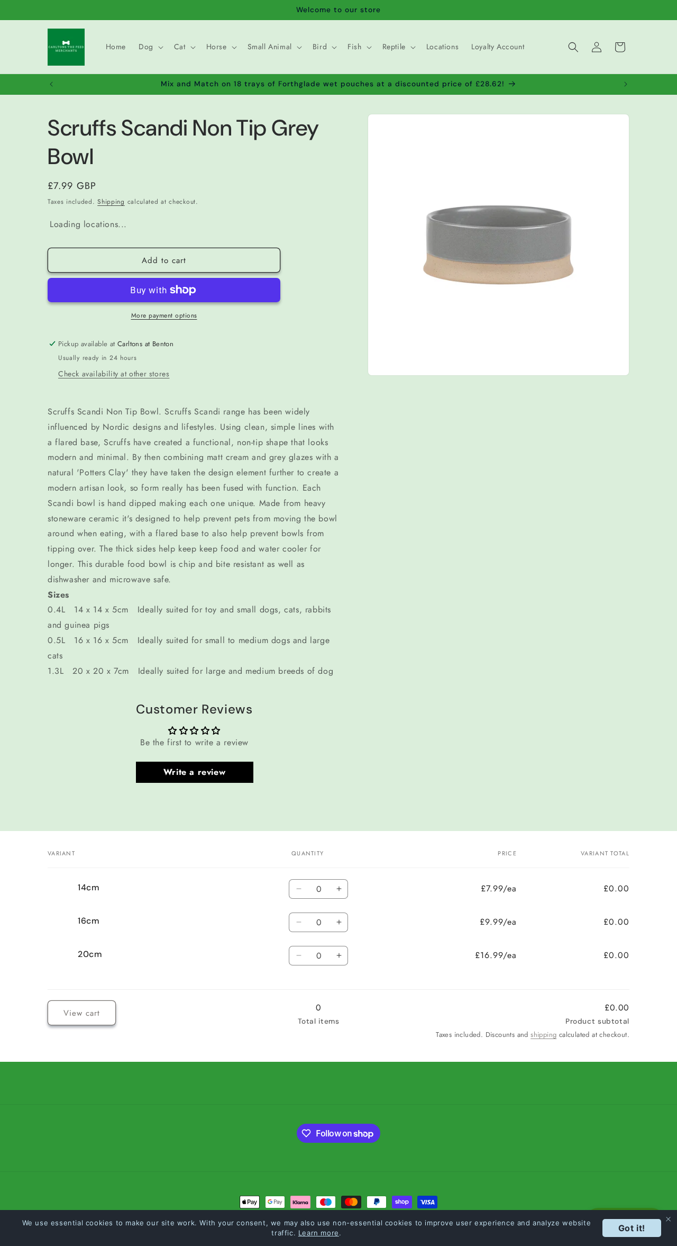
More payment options (164, 315)
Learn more (318, 1233)
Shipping (111, 201)
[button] (150, 46)
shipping (543, 1034)
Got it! (631, 1228)
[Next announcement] (625, 84)
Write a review (194, 772)
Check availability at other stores (113, 373)
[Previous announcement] (51, 84)
